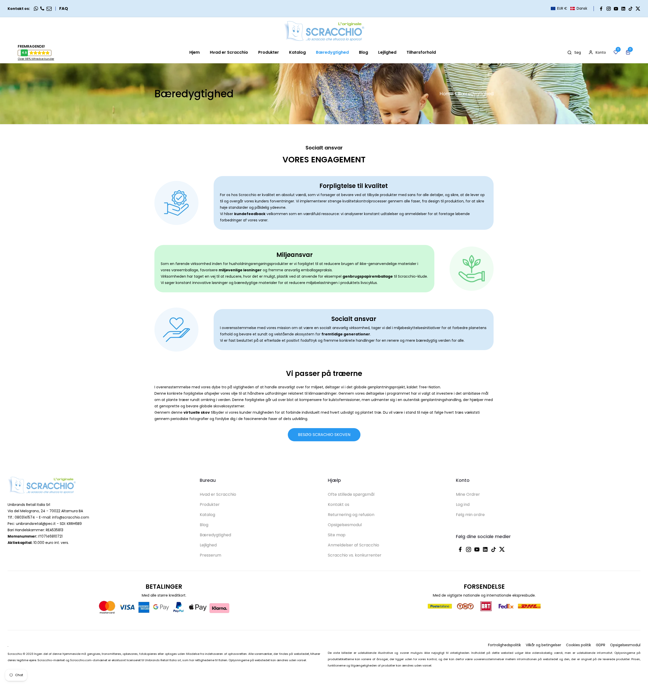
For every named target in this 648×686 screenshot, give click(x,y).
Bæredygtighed (215, 535)
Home (446, 93)
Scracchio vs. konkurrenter (354, 555)
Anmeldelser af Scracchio (353, 545)
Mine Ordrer (468, 494)
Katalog (207, 515)
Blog (204, 525)
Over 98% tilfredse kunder (36, 59)
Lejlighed (208, 545)
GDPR (600, 644)
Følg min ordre (470, 515)
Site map (337, 535)
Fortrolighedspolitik (504, 644)
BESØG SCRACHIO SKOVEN (324, 434)
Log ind (463, 504)
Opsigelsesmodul (345, 525)
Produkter (210, 504)
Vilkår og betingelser (543, 644)
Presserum (210, 555)
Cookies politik (578, 644)
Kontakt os (338, 504)
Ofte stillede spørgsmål (351, 494)
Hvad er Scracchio (218, 494)
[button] (569, 8)
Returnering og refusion (351, 515)
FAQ (63, 9)
